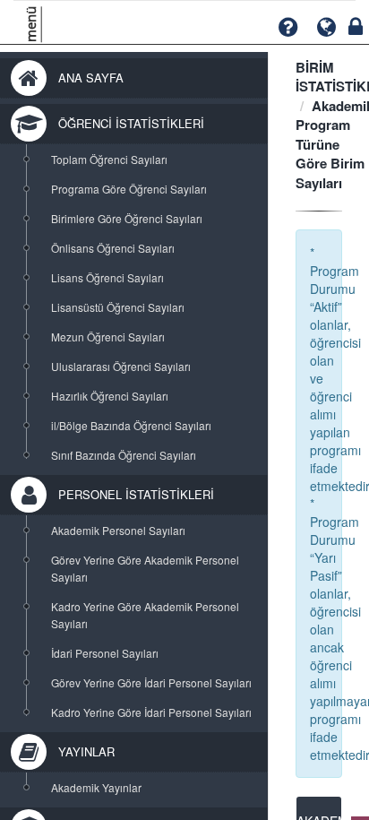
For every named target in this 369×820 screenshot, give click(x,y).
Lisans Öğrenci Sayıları (107, 277)
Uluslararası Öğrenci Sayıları (121, 366)
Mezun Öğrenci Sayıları (108, 336)
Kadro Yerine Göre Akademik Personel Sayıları (145, 615)
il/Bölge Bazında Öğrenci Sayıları (131, 425)
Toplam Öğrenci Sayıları (109, 159)
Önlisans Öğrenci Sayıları (113, 247)
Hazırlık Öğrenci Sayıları (109, 395)
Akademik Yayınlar (96, 787)
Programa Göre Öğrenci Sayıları (129, 188)
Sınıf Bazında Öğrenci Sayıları (123, 454)
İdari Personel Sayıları (105, 652)
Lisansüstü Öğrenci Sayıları (117, 307)
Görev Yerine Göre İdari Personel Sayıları (151, 682)
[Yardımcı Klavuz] (288, 27)
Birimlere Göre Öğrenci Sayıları (126, 218)
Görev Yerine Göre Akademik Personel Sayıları (145, 568)
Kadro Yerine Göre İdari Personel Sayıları (151, 712)
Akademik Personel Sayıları (118, 530)
